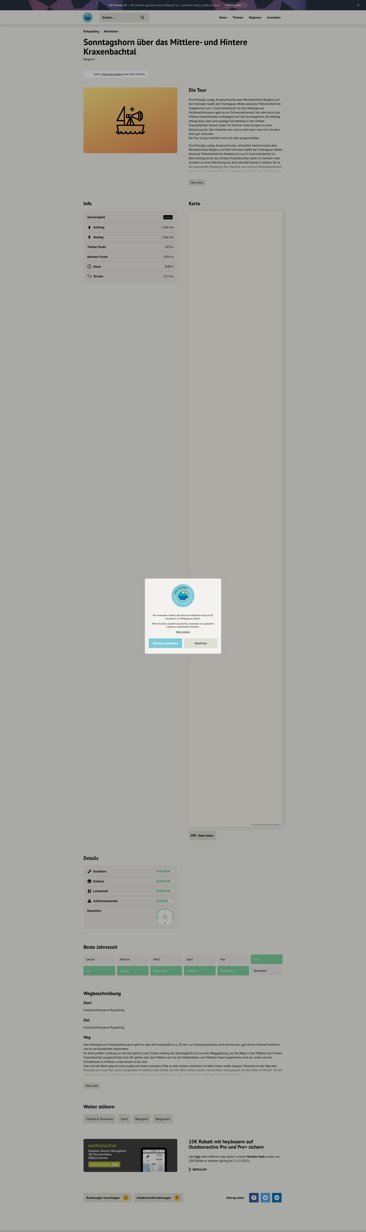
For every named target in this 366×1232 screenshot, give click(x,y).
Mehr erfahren (183, 631)
